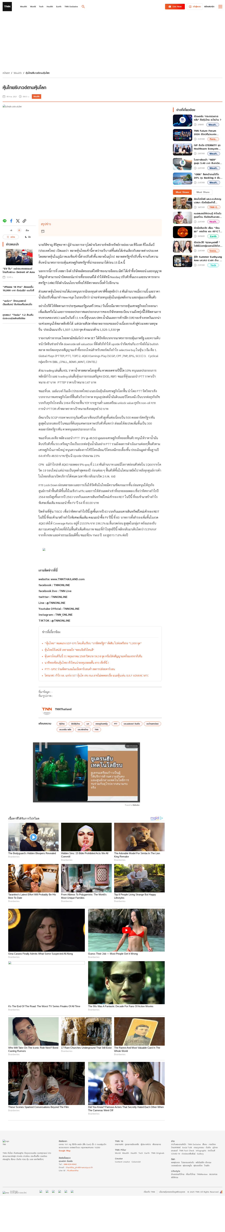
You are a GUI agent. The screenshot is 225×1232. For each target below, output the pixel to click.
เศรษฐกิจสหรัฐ (102, 723)
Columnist (136, 1161)
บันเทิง (208, 1147)
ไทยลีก (207, 1165)
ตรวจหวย (213, 1174)
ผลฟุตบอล (175, 1162)
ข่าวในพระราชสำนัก (178, 1144)
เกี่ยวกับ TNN (149, 1191)
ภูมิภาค (215, 1147)
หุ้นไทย (62, 723)
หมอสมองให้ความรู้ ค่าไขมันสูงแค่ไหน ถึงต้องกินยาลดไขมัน (208, 215)
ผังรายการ (157, 1144)
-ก (11, 230)
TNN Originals (157, 1153)
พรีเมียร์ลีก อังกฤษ (203, 1162)
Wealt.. (213, 125)
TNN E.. (214, 207)
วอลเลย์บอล (176, 1165)
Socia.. (213, 251)
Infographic (201, 1150)
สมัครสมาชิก (209, 6)
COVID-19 (175, 1153)
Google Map (64, 1150)
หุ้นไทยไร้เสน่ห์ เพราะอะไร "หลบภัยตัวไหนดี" (69, 650)
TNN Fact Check (186, 1150)
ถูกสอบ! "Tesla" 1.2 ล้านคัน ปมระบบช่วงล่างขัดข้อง (18, 316)
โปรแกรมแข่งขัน (187, 1162)
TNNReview (202, 1174)
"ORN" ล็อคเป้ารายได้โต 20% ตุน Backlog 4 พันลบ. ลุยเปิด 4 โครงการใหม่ (207, 176)
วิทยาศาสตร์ (176, 1147)
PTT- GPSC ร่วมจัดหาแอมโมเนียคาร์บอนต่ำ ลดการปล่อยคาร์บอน (80, 669)
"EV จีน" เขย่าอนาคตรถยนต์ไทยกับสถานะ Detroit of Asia (19, 270)
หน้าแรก (6, 73)
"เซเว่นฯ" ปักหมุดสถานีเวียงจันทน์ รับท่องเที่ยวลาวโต (17, 302)
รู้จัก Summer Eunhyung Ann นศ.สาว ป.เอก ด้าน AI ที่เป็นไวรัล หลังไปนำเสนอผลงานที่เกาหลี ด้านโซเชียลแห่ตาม (208, 258)
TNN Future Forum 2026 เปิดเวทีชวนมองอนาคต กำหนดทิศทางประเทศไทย (205, 132)
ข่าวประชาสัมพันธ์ (188, 1153)
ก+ (27, 230)
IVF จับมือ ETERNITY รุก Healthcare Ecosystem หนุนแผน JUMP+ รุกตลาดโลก (207, 147)
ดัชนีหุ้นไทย (75, 723)
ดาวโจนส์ (211, 1150)
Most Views (182, 192)
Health (134, 1153)
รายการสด (119, 1144)
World (118, 1153)
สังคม (204, 1144)
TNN (96, 729)
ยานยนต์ (174, 1150)
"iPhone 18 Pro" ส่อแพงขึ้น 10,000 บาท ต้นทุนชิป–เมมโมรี (18, 288)
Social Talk (187, 1147)
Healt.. (213, 222)
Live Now (177, 6)
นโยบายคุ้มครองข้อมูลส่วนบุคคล (172, 1191)
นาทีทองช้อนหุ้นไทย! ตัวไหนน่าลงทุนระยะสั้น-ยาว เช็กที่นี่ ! (77, 662)
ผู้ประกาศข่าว (146, 1144)
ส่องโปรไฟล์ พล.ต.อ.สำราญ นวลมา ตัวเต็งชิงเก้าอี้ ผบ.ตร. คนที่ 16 (207, 200)
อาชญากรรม (199, 1147)
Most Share (203, 192)
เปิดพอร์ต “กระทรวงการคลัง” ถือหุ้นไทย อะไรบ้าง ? (207, 118)
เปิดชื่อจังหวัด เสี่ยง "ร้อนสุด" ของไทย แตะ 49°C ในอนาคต (207, 229)
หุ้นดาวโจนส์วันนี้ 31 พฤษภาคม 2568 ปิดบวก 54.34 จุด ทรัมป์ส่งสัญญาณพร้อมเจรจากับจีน (93, 656)
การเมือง (212, 1144)
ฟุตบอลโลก (198, 1165)
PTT (115, 723)
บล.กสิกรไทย (83, 729)
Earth (213, 236)
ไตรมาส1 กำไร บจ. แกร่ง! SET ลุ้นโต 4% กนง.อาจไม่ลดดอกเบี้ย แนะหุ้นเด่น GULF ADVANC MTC (97, 675)
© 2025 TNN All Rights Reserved (202, 1191)
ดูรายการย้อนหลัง (132, 1144)
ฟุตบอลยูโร (187, 1165)
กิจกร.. (213, 139)
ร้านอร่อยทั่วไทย (177, 1174)
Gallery (200, 1153)
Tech (213, 265)
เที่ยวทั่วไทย (190, 1174)
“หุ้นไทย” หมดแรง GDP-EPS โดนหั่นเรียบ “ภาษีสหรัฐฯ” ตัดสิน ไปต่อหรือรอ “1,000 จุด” (93, 643)
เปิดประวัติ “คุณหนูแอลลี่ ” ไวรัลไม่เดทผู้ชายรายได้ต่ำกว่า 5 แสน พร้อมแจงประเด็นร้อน (208, 244)
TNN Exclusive (194, 1144)
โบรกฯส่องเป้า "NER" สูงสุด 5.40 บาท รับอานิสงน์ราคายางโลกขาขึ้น (208, 161)
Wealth (18, 73)
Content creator (122, 1161)
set (87, 723)
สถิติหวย (174, 1177)
